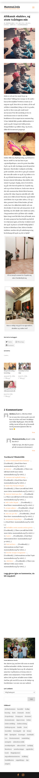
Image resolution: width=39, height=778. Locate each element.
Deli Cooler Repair (11, 502)
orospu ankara (10, 508)
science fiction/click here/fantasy (17, 461)
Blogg (28, 23)
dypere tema (20, 720)
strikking (25, 756)
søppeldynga (20, 760)
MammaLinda (10, 23)
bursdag (7, 713)
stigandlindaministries (12, 756)
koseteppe (21, 734)
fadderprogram (10, 727)
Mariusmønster (14, 738)
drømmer (28, 716)
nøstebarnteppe (19, 749)
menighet (8, 742)
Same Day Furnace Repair (14, 486)
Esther (6, 25)
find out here (10, 544)
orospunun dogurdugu (13, 519)
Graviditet (8, 731)
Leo (6, 738)
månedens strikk (18, 742)
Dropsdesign (9, 716)
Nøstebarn (8, 749)
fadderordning (22, 723)
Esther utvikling (10, 723)
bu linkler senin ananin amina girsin (19, 528)
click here (9, 561)
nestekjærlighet (10, 745)
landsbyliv (30, 734)
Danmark (20, 713)
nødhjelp (30, 745)
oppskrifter (29, 749)
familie (19, 727)
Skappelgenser (15, 753)
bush (13, 713)
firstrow (8, 469)
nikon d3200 (21, 745)
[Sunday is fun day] (24, 366)
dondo (28, 713)
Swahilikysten (9, 760)
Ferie (25, 727)
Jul (24, 731)
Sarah (7, 753)
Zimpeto (12, 25)
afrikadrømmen (10, 709)
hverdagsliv (17, 731)
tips (27, 760)
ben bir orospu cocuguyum (15, 553)
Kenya (29, 731)
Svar (33, 432)
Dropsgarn (19, 716)
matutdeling (25, 738)
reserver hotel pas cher (13, 494)
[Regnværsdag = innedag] (10, 366)
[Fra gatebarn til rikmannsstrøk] (10, 384)
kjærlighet (13, 734)
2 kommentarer (22, 25)
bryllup (27, 709)
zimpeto (7, 764)
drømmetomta (9, 720)
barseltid (20, 709)
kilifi (6, 734)
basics (8, 536)
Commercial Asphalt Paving (15, 477)
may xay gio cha (11, 514)
